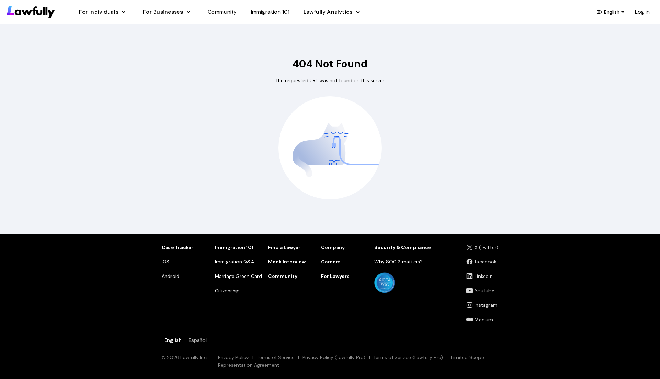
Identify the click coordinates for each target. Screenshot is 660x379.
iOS (165, 262)
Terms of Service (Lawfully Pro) (408, 357)
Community (282, 276)
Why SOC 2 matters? (398, 262)
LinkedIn (484, 276)
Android (170, 276)
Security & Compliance (402, 247)
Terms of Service (276, 357)
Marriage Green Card (238, 276)
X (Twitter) (486, 247)
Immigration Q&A (234, 262)
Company (333, 247)
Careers (331, 262)
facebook (485, 262)
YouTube (484, 291)
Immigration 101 (234, 247)
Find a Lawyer (284, 247)
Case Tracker (178, 247)
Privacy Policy (233, 357)
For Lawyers (335, 276)
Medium (484, 319)
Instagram (486, 305)
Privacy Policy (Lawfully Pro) (333, 357)
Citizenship (227, 291)
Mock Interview (287, 262)
